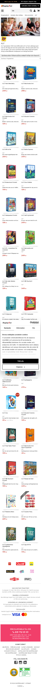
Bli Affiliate (25, 649)
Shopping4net (5, 15)
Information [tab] (20, 328)
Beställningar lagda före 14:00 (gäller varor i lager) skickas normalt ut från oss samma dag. (20, 597)
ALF (36, 15)
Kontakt (37, 647)
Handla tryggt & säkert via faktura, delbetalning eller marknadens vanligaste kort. (20, 612)
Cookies (33, 649)
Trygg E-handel (21, 655)
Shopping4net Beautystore (28, 653)
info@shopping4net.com (20, 638)
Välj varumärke (29, 15)
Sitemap (28, 683)
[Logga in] (34, 11)
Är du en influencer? (13, 649)
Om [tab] (33, 328)
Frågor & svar (15, 647)
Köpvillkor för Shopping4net (28, 651)
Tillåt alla (20, 361)
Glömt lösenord (27, 647)
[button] (38, 11)
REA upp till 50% (11, 2)
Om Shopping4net (11, 653)
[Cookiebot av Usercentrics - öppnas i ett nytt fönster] (30, 323)
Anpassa (19, 367)
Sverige (20, 686)
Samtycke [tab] (7, 328)
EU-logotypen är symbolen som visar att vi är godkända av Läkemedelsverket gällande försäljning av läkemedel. (20, 604)
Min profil (5, 647)
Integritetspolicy (10, 651)
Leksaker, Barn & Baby (17, 15)
